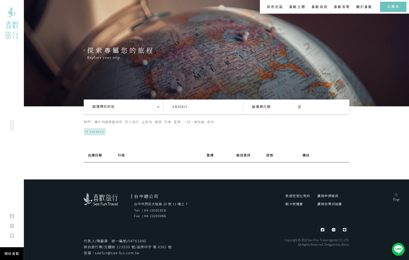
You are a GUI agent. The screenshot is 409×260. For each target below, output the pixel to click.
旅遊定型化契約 (297, 196)
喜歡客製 (342, 6)
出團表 (393, 6)
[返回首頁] (12, 23)
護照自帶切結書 (329, 204)
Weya (345, 244)
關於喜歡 (364, 6)
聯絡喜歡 (11, 253)
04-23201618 (155, 210)
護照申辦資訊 (327, 196)
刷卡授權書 (294, 204)
